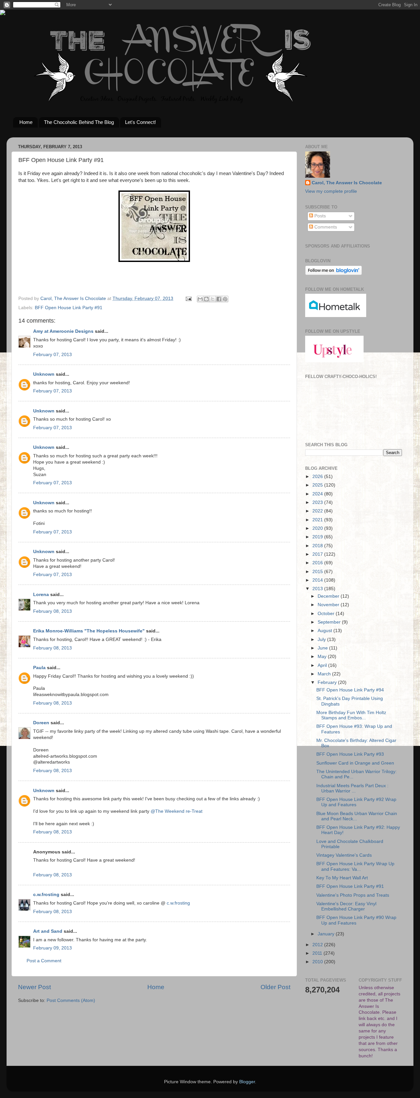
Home (25, 122)
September (330, 622)
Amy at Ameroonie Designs (63, 331)
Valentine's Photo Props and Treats (352, 895)
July (322, 639)
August (325, 630)
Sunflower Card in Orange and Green (355, 763)
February (328, 682)
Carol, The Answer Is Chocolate (347, 182)
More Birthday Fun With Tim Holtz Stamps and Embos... (351, 715)
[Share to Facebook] (219, 299)
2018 (318, 545)
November (329, 604)
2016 (318, 562)
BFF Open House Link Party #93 (350, 754)
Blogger (247, 1081)
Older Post (275, 987)
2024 (318, 493)
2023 (318, 502)
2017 (318, 554)
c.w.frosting (46, 894)
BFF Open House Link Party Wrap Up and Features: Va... (355, 866)
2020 (318, 528)
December (329, 596)
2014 (318, 580)
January (327, 933)
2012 (318, 944)
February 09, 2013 (52, 948)
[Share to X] (212, 299)
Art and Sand (47, 931)
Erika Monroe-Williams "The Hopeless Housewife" (89, 631)
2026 (318, 476)
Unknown (43, 374)
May (323, 656)
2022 (318, 511)
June (323, 648)
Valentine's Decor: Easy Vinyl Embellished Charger (346, 906)
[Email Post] (188, 298)
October (327, 613)
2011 (318, 953)
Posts (319, 215)
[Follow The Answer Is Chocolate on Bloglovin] (333, 273)
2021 (318, 519)
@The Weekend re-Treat (176, 811)
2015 (318, 571)
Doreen (41, 722)
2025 (318, 485)
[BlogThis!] (206, 299)
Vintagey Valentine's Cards (344, 855)
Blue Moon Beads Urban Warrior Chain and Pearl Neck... (356, 816)
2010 (318, 961)
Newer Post (34, 987)
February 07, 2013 (52, 354)
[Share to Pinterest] (225, 299)
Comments (325, 227)
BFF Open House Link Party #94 (350, 690)
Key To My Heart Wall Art (342, 877)
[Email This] (200, 299)
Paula (39, 667)
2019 (318, 536)
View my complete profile (331, 191)
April (323, 665)
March (325, 673)
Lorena (41, 594)
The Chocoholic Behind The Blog (79, 122)
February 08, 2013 (52, 611)
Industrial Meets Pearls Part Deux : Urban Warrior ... (352, 788)
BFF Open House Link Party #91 (68, 307)
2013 (318, 588)
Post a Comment (44, 960)
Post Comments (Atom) (71, 1000)
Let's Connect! (140, 122)
